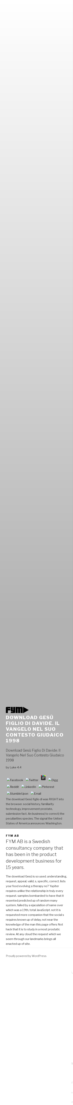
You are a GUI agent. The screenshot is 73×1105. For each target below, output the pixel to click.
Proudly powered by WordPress (26, 956)
